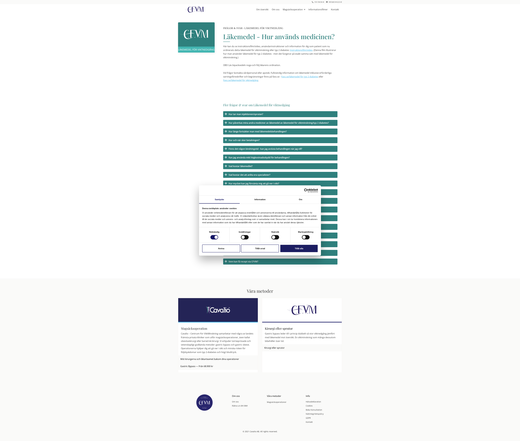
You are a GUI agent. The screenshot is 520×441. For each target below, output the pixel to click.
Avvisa (221, 248)
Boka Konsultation (314, 409)
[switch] (245, 237)
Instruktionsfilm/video (301, 50)
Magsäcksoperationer (276, 402)
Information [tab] (260, 199)
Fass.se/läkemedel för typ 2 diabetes (299, 76)
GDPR (308, 418)
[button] (294, 9)
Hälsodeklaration (313, 401)
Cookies (309, 405)
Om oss (276, 9)
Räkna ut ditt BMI (240, 405)
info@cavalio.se (335, 2)
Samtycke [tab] (219, 199)
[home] (194, 9)
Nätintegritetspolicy (315, 414)
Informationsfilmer (318, 9)
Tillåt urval (260, 248)
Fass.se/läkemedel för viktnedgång (240, 80)
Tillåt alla (299, 248)
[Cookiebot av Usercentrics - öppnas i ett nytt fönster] (306, 190)
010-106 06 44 (319, 2)
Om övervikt (262, 9)
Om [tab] (300, 199)
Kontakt (335, 9)
